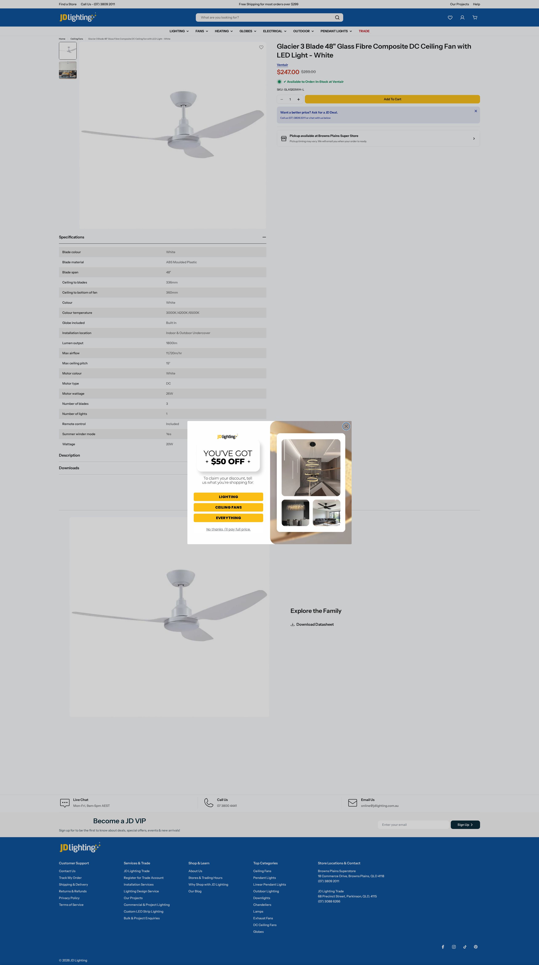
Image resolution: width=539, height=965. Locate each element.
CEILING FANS (228, 507)
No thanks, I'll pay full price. (228, 529)
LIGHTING (228, 496)
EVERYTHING (228, 517)
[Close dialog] (346, 426)
